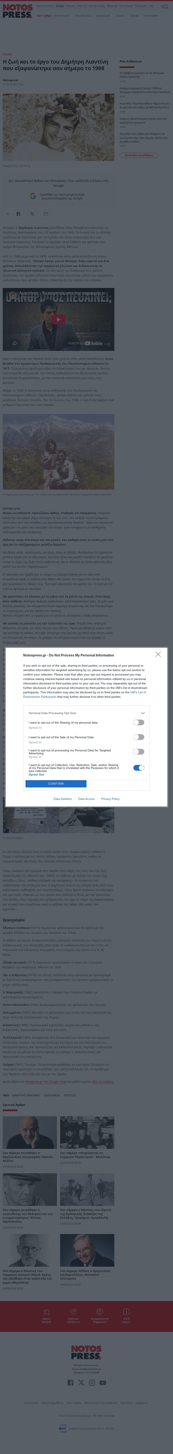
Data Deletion (63, 799)
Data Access (86, 799)
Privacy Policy (110, 799)
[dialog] (86, 727)
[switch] (138, 722)
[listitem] (86, 713)
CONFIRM (56, 783)
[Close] (159, 656)
